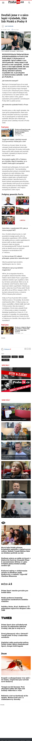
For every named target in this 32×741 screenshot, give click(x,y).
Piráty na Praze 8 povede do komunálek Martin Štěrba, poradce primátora (22, 132)
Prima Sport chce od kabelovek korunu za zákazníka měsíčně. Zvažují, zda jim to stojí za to (14, 626)
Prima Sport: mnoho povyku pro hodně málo (14, 591)
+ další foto (22, 220)
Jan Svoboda (9, 26)
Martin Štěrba (6, 356)
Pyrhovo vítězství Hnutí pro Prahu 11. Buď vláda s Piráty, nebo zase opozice (22, 329)
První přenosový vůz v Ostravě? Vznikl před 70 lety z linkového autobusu (14, 635)
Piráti (21, 356)
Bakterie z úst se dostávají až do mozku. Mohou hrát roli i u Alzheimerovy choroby (14, 697)
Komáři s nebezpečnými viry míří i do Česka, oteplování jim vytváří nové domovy (15, 680)
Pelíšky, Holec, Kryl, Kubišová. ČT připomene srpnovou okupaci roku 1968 (15, 608)
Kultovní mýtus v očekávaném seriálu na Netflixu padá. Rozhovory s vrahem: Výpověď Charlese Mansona (14, 573)
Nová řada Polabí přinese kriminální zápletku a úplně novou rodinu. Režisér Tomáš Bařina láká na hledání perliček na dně (16, 550)
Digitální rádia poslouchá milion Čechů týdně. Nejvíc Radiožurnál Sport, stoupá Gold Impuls (15, 644)
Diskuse (7, 349)
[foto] (8, 201)
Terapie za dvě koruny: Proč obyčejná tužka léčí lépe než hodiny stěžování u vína (13, 688)
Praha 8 (14, 356)
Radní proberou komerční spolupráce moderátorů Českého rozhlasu (14, 599)
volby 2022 (5, 360)
